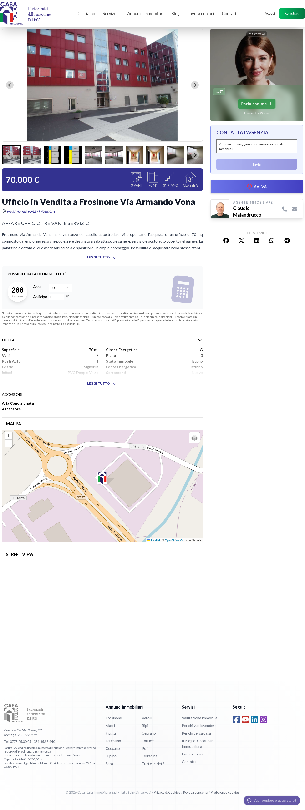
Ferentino (113, 740)
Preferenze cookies (225, 792)
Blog (175, 13)
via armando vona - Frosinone (31, 211)
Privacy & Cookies (167, 792)
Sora (109, 763)
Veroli (147, 718)
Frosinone (114, 718)
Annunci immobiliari (145, 13)
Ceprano (149, 733)
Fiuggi (111, 733)
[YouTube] (245, 719)
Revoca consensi (195, 792)
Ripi (145, 725)
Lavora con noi (200, 13)
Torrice (148, 740)
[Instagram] (263, 719)
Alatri (110, 725)
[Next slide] (195, 85)
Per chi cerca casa (196, 733)
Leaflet (155, 540)
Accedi (270, 13)
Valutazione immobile (199, 718)
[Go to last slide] (10, 85)
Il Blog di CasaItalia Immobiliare (198, 743)
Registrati (292, 13)
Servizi (109, 13)
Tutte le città (153, 763)
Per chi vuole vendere (199, 725)
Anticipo (40, 296)
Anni (37, 286)
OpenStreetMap (175, 540)
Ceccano (113, 748)
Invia (257, 164)
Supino (111, 756)
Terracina (149, 756)
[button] (31, 154)
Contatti (230, 13)
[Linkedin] (254, 719)
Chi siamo (86, 13)
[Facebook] (236, 719)
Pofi (145, 748)
